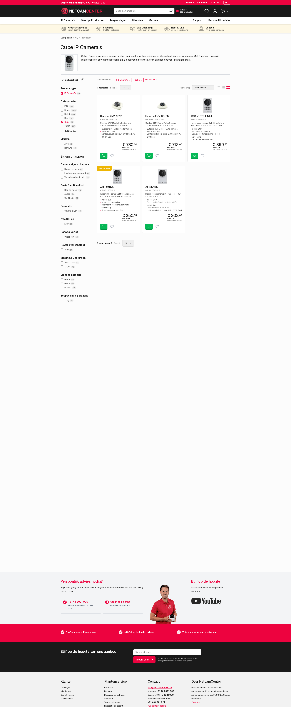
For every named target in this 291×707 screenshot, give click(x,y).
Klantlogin (65, 687)
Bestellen (108, 687)
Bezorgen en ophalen (114, 695)
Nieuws (190, 2)
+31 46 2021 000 (96, 2)
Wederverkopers (112, 702)
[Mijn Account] (215, 12)
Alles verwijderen (151, 79)
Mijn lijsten (66, 691)
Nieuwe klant (67, 698)
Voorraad (108, 698)
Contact (215, 2)
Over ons (202, 2)
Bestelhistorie (67, 695)
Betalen (108, 691)
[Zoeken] (170, 11)
